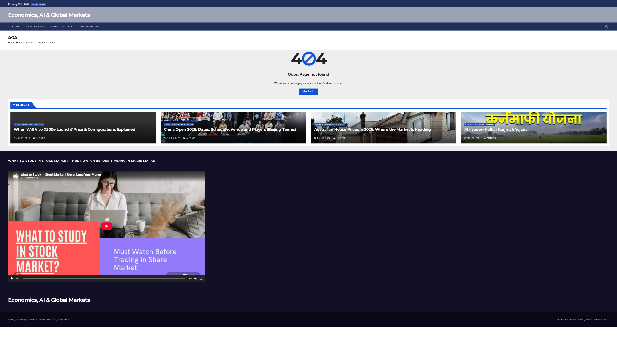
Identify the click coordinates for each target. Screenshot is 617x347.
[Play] (12, 278)
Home (15, 26)
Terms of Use (88, 26)
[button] (606, 26)
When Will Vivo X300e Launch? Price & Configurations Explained (74, 129)
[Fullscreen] (201, 278)
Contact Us (35, 26)
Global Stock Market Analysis (29, 125)
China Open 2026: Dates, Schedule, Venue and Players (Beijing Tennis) (230, 129)
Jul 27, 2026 (23, 138)
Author (40, 138)
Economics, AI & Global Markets (49, 15)
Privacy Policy (61, 26)
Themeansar (63, 319)
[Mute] (195, 278)
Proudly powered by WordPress (23, 319)
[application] (106, 226)
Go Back (308, 91)
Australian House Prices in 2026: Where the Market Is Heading (372, 129)
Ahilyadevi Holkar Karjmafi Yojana (495, 129)
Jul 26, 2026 (173, 138)
